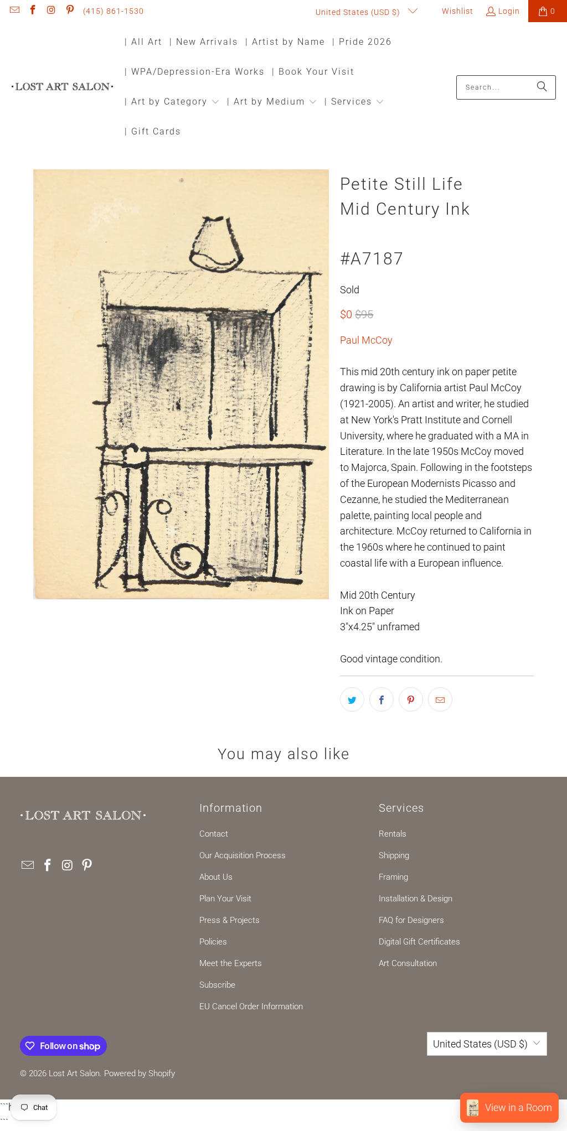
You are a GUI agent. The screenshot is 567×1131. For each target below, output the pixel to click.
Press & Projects (229, 920)
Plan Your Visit (225, 899)
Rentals (392, 834)
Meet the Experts (230, 963)
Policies (213, 942)
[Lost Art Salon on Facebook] (32, 11)
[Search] (542, 87)
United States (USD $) (359, 12)
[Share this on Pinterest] (411, 699)
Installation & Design (415, 899)
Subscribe (217, 985)
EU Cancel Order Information (251, 1006)
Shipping (394, 855)
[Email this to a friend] (440, 699)
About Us (216, 877)
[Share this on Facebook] (381, 699)
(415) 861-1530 (113, 11)
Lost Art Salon (74, 1073)
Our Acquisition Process (242, 855)
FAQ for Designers (411, 920)
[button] (172, 102)
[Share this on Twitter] (352, 699)
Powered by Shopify (139, 1073)
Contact (213, 834)
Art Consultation (408, 963)
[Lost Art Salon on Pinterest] (69, 11)
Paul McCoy (366, 340)
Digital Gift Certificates (419, 942)
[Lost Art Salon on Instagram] (50, 11)
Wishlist (456, 11)
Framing (393, 877)
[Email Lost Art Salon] (13, 11)
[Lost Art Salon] (62, 87)
